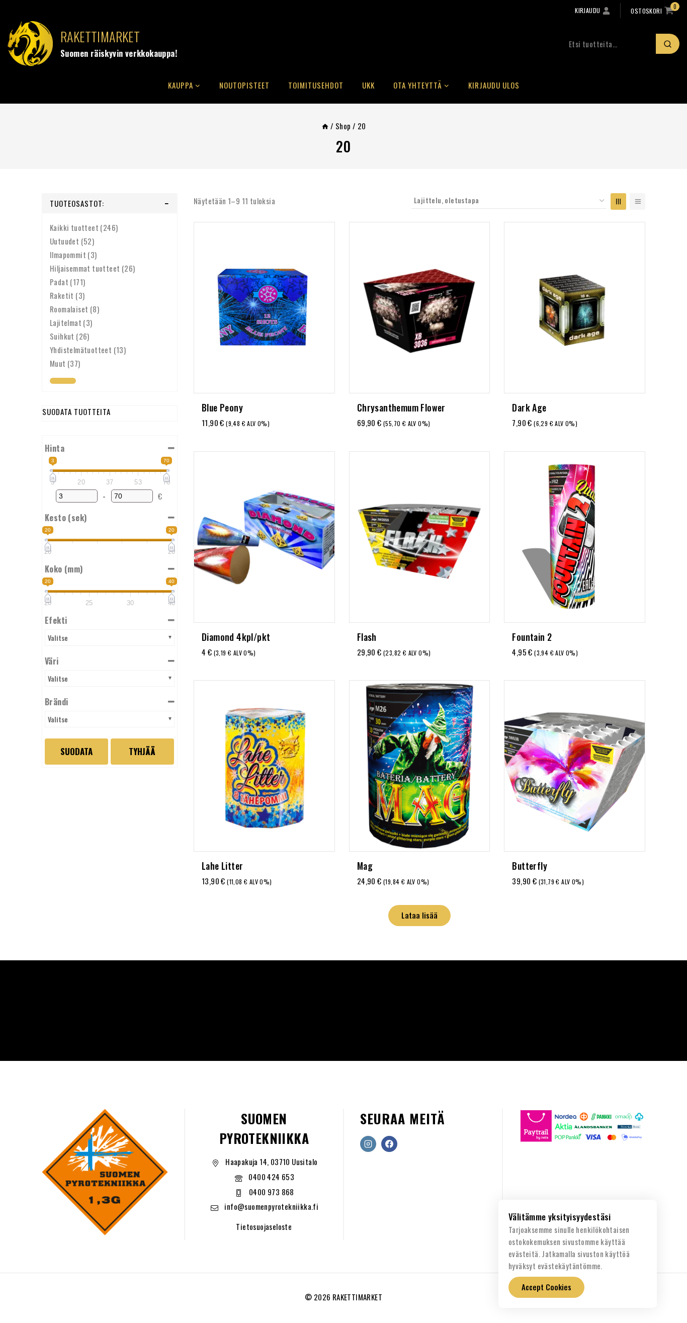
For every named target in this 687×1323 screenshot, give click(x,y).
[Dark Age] (574, 307)
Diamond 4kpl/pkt (236, 636)
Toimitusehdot (315, 85)
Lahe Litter (222, 865)
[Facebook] (389, 1144)
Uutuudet (64, 240)
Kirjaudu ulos (494, 85)
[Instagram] (368, 1144)
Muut (58, 363)
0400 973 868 (271, 1191)
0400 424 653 (271, 1176)
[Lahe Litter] (264, 766)
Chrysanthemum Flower (401, 407)
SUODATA (76, 751)
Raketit (62, 295)
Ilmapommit (68, 254)
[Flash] (419, 537)
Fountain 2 (532, 636)
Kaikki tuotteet (74, 227)
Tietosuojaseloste (264, 1226)
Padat (59, 281)
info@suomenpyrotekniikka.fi (271, 1206)
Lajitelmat (65, 322)
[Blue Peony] (264, 307)
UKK (368, 85)
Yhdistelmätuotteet (81, 349)
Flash (367, 636)
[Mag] (419, 766)
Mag (365, 865)
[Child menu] (63, 381)
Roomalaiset (69, 308)
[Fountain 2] (574, 537)
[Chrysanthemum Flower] (419, 307)
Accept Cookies (546, 1286)
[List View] (637, 201)
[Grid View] (618, 201)
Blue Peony (222, 407)
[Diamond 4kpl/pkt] (264, 537)
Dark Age (529, 407)
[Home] (325, 125)
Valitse (58, 637)
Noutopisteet (244, 85)
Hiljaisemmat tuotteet (85, 268)
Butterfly (529, 865)
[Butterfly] (574, 766)
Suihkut (62, 336)
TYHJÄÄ (142, 751)
